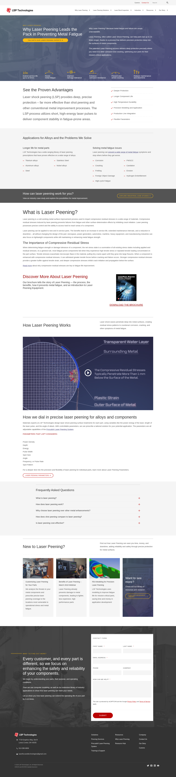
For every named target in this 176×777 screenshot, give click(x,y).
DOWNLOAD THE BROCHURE (126, 305)
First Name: (98, 646)
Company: (127, 668)
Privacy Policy (131, 701)
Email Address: (100, 657)
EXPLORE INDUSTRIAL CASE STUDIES (134, 196)
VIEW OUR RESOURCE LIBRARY (136, 596)
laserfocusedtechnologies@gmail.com (32, 754)
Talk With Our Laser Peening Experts (44, 40)
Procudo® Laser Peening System (59, 429)
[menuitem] (82, 10)
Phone (95, 668)
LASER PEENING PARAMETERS (37, 475)
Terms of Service (144, 701)
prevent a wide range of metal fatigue (123, 152)
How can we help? (101, 679)
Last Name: (128, 646)
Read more (27, 266)
